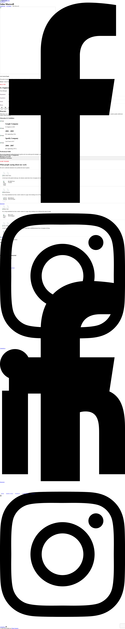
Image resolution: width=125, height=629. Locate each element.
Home (2, 493)
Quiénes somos (9, 493)
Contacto (33, 493)
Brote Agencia (15, 628)
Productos (17, 493)
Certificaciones (25, 493)
